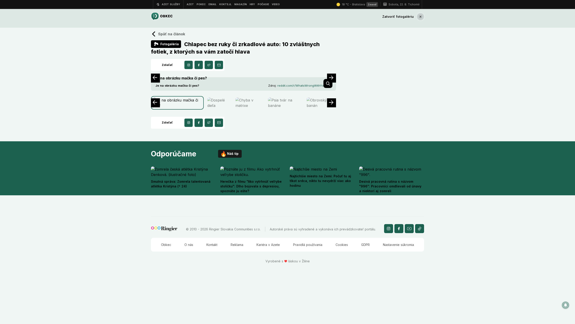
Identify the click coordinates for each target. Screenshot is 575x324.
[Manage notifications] (565, 305)
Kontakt (211, 245)
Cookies (342, 245)
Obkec (166, 245)
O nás (188, 245)
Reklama (237, 245)
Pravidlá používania (307, 245)
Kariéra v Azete (268, 245)
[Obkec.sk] (162, 16)
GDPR (365, 245)
